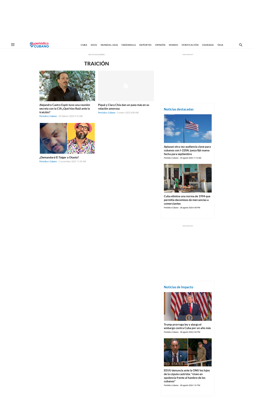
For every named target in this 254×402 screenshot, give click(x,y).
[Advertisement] (127, 20)
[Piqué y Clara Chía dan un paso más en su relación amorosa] (126, 86)
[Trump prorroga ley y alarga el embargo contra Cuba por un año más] (188, 306)
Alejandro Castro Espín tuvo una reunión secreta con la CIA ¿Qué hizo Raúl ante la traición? (64, 108)
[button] (240, 45)
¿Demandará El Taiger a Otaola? (59, 157)
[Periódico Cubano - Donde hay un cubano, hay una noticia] (39, 45)
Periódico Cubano (48, 116)
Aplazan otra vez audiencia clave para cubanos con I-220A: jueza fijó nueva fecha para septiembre (187, 150)
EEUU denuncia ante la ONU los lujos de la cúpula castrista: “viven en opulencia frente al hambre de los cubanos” (187, 376)
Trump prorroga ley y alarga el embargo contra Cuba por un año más (187, 326)
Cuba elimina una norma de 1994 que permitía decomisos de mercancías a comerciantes (187, 199)
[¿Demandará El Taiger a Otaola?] (67, 138)
